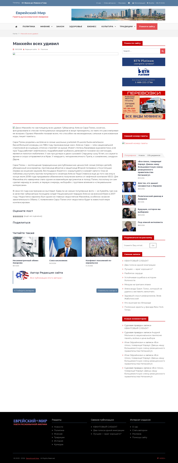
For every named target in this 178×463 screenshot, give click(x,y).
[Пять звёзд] (22, 216)
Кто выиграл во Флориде (137, 303)
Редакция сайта (31, 49)
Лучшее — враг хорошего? (138, 269)
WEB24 (162, 458)
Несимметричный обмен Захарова (25, 261)
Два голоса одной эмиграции (139, 265)
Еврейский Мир (30, 13)
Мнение (58, 434)
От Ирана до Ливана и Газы (34, 3)
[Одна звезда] (14, 216)
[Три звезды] (18, 216)
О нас (98, 3)
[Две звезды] (16, 216)
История (58, 441)
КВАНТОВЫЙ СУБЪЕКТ (136, 260)
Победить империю (25, 291)
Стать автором (110, 3)
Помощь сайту (139, 437)
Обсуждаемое (153, 155)
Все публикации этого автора (46, 278)
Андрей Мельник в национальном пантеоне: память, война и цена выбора (143, 335)
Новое (142, 155)
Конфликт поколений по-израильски (99, 261)
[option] (55, 2)
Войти (151, 3)
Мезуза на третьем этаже (137, 284)
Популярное (130, 155)
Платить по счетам (106, 291)
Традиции (59, 437)
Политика (44, 49)
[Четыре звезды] (20, 216)
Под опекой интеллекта (150, 222)
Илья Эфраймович (134, 342)
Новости (58, 427)
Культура (58, 444)
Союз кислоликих (58, 260)
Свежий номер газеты (136, 136)
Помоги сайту (147, 26)
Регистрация (139, 3)
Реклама (121, 3)
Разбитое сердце (133, 273)
